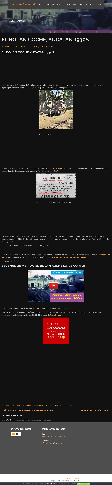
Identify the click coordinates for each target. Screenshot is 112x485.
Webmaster (26, 46)
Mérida (68, 405)
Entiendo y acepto (83, 483)
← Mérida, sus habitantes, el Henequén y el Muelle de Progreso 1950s (27, 410)
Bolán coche (59, 405)
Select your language (46, 4)
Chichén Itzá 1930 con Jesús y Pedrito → (95, 410)
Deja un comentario (45, 46)
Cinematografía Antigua (26, 405)
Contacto (99, 4)
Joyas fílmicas (78, 4)
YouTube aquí (56, 315)
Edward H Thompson (57, 168)
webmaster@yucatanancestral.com (54, 436)
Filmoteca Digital (63, 4)
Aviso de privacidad (72, 478)
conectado (23, 420)
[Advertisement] (56, 69)
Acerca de (89, 4)
